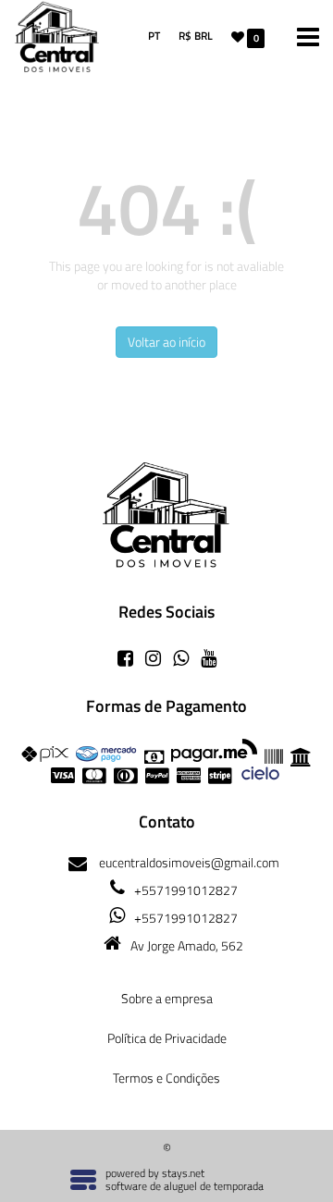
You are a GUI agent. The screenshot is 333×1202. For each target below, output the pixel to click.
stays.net (183, 1173)
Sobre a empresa (167, 998)
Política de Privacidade (167, 1038)
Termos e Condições (166, 1077)
